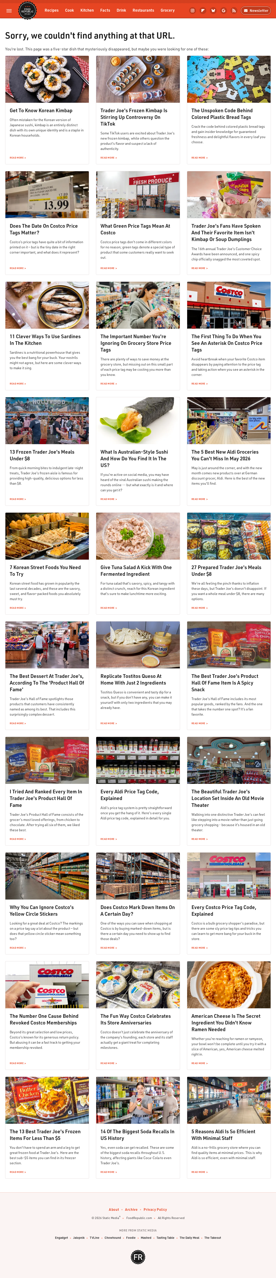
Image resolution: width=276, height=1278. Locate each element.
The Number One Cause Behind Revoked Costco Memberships (44, 1019)
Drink (121, 10)
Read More (17, 157)
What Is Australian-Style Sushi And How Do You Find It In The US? (134, 458)
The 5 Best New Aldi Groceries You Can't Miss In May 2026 (225, 455)
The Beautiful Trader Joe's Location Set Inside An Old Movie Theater (227, 798)
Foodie (131, 1237)
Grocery (168, 10)
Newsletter (259, 10)
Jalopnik (79, 1237)
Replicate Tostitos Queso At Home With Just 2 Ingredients (133, 679)
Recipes (52, 10)
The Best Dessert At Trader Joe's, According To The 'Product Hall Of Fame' (47, 683)
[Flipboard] (202, 10)
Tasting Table (165, 1237)
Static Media (110, 1218)
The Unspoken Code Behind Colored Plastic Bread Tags (222, 113)
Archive (131, 1209)
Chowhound (113, 1237)
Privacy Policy (155, 1209)
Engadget (61, 1237)
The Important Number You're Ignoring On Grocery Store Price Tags (135, 343)
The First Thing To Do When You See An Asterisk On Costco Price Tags (226, 343)
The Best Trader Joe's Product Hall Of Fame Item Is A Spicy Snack (224, 683)
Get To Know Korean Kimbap (41, 110)
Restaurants (143, 10)
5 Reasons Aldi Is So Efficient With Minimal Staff (223, 1134)
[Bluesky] (213, 10)
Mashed (146, 1237)
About (114, 1209)
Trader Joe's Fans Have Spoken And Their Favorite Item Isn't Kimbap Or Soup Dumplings (226, 232)
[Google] (223, 10)
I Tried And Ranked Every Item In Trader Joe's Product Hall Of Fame (46, 798)
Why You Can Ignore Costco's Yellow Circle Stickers (42, 910)
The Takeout (212, 1237)
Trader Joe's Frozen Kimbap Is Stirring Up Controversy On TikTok (133, 117)
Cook (69, 10)
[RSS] (234, 10)
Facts (105, 10)
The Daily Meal (189, 1237)
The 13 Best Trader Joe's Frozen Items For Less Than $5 (45, 1134)
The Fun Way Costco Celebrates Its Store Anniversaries (135, 1019)
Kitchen (87, 10)
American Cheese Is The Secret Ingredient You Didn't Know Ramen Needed (225, 1022)
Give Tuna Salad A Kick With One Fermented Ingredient (136, 570)
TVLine (94, 1237)
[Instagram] (192, 10)
